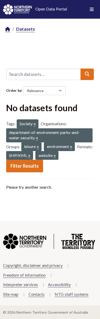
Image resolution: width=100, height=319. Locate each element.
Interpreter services (20, 284)
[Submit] (87, 74)
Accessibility (59, 284)
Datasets (25, 29)
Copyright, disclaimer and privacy (33, 265)
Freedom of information (24, 274)
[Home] (7, 29)
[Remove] (35, 124)
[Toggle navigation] (91, 9)
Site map (10, 294)
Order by (14, 90)
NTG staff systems (71, 294)
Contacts (36, 294)
